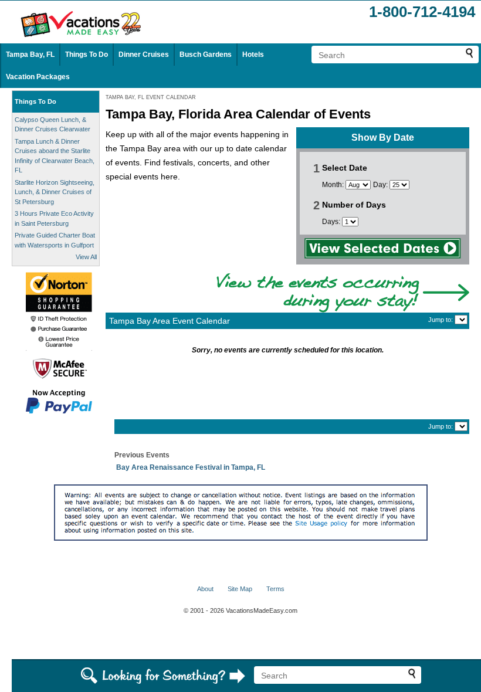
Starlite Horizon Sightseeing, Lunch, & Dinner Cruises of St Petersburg (54, 192)
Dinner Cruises (143, 54)
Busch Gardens (205, 54)
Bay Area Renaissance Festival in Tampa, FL (190, 467)
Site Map (240, 588)
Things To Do (86, 54)
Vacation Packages (38, 77)
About (205, 588)
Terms (275, 588)
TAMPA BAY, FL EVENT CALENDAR (151, 97)
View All (86, 256)
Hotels (253, 54)
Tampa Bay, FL (30, 54)
